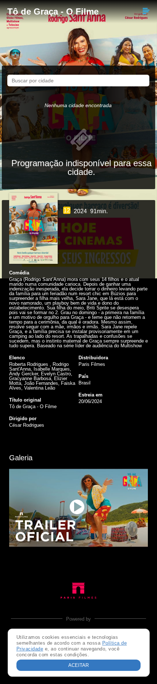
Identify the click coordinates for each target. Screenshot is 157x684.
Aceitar (78, 665)
